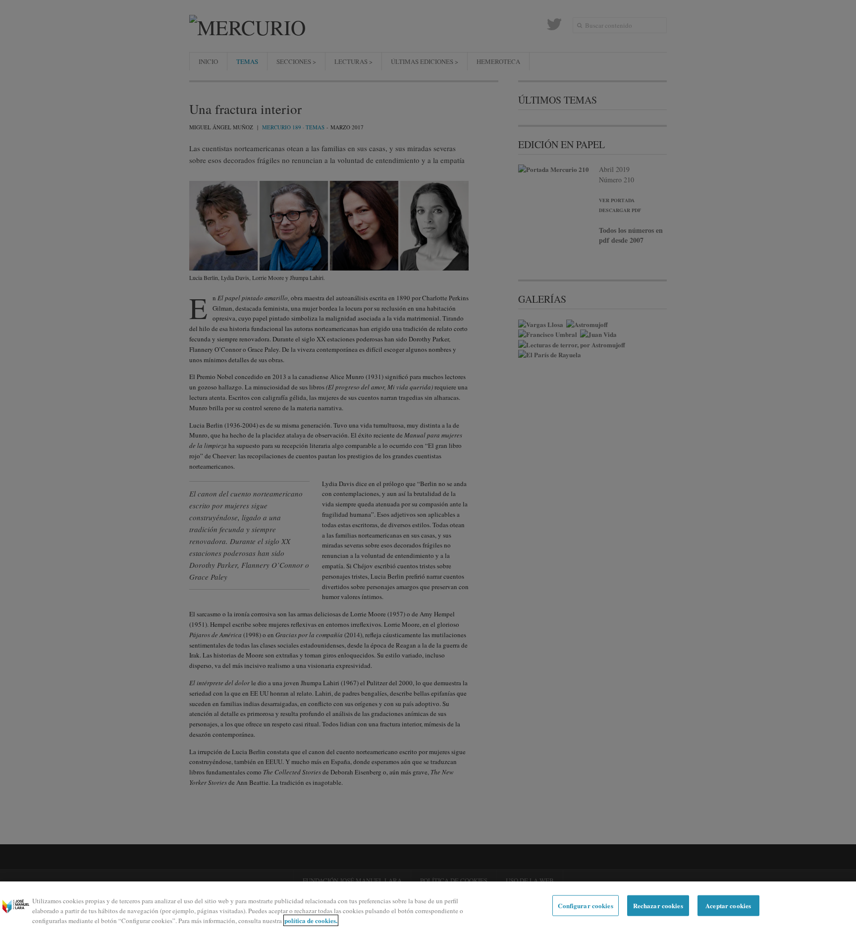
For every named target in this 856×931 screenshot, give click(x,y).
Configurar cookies (585, 905)
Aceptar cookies (728, 905)
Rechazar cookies (658, 905)
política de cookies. (310, 920)
